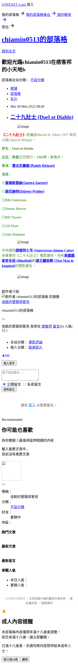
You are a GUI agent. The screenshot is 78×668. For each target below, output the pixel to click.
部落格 (15, 94)
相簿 (13, 88)
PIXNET (20, 598)
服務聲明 (46, 603)
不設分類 (37, 80)
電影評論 (35, 342)
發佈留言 (9, 389)
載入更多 (9, 363)
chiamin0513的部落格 (34, 39)
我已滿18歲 (10, 659)
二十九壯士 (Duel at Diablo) (41, 117)
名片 (13, 99)
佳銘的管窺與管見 (15, 302)
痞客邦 (47, 326)
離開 (25, 659)
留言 (56, 326)
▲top (6, 355)
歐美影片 (35, 347)
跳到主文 (9, 51)
